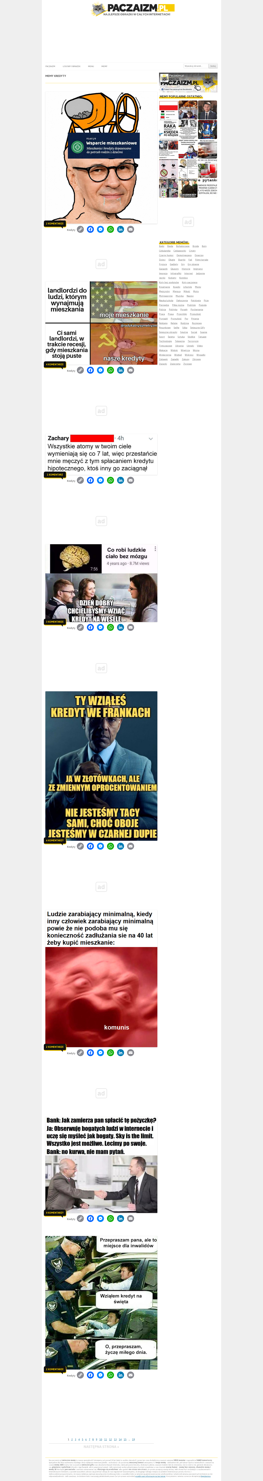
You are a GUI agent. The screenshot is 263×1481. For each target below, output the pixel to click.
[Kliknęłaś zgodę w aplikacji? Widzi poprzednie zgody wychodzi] (168, 187)
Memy (104, 66)
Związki (163, 364)
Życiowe (187, 364)
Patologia (196, 300)
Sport (162, 336)
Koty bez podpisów (169, 282)
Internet (188, 273)
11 (105, 1439)
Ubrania (179, 345)
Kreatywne (164, 287)
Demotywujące (184, 255)
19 (133, 1439)
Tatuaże (202, 336)
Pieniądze (164, 305)
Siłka (184, 327)
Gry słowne (193, 264)
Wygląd (178, 355)
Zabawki (163, 359)
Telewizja (180, 341)
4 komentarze (55, 364)
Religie (174, 323)
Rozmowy (197, 323)
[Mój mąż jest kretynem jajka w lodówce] (207, 149)
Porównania (197, 309)
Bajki (161, 246)
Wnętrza (185, 350)
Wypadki (200, 355)
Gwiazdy (163, 269)
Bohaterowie (182, 246)
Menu (91, 66)
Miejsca (177, 291)
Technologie (165, 341)
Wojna (196, 350)
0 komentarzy (55, 1212)
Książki (176, 287)
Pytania (195, 318)
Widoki (174, 350)
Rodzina (185, 323)
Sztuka (181, 336)
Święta (171, 336)
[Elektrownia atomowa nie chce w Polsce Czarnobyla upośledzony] (188, 168)
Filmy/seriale (201, 259)
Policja (162, 309)
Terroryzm (193, 341)
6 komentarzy (55, 840)
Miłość (187, 291)
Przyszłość (176, 318)
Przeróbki (182, 314)
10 (100, 1439)
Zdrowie (196, 359)
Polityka (173, 309)
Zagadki (175, 359)
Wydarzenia (165, 355)
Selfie (176, 327)
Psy (186, 318)
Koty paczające (189, 282)
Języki (162, 278)
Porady (184, 309)
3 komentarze (55, 621)
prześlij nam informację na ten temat (150, 1476)
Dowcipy (199, 255)
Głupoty (175, 269)
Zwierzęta (175, 364)
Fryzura (163, 264)
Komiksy (183, 278)
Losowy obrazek (71, 66)
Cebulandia (164, 250)
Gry (183, 264)
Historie (186, 269)
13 (115, 1439)
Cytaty (192, 250)
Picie (206, 300)
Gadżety (174, 264)
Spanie (203, 332)
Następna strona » (101, 1447)
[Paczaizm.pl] (131, 9)
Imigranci (198, 269)
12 (110, 1439)
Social (194, 332)
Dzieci (162, 259)
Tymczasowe (165, 345)
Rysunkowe (165, 327)
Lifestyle (187, 287)
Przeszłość (195, 314)
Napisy (190, 296)
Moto (196, 291)
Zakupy (185, 359)
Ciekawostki (180, 250)
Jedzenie (200, 273)
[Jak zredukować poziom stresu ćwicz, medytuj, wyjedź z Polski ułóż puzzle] (168, 168)
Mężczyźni (164, 291)
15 (125, 1439)
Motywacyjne (166, 296)
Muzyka (180, 296)
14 (120, 1439)
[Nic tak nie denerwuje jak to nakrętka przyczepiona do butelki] (207, 168)
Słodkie (191, 336)
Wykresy (189, 355)
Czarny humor (166, 255)
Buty (204, 246)
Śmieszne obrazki (168, 332)
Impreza (163, 273)
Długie (171, 259)
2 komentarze (55, 223)
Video (200, 345)
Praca (162, 314)
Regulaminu (206, 1476)
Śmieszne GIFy (197, 327)
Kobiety (172, 278)
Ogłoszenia (182, 300)
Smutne (184, 332)
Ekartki (181, 259)
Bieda (170, 246)
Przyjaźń (163, 318)
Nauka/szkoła (166, 300)
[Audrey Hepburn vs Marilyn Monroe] (188, 129)
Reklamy (163, 323)
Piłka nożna (178, 305)
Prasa (171, 314)
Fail (190, 259)
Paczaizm (50, 66)
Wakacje (163, 350)
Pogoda (203, 305)
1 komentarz (55, 474)
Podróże (191, 305)
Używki (190, 345)
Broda (196, 246)
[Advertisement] (131, 39)
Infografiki (175, 273)
